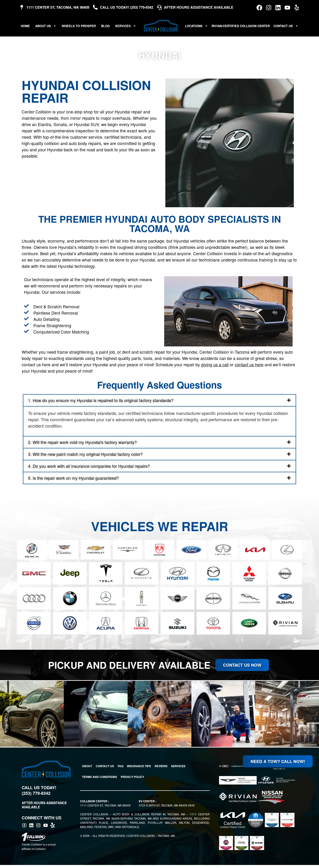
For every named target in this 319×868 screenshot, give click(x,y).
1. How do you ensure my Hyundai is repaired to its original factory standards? (101, 400)
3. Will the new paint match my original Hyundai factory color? (85, 454)
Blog (105, 26)
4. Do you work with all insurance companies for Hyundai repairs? (89, 466)
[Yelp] (297, 8)
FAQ (120, 766)
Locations (193, 26)
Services (123, 26)
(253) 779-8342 (36, 793)
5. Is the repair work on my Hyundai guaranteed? (73, 478)
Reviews (161, 766)
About (87, 766)
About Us (43, 26)
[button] (159, 400)
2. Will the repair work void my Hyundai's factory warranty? (82, 442)
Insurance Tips (139, 766)
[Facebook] (259, 8)
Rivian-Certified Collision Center (241, 26)
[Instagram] (269, 8)
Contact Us (283, 26)
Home (25, 26)
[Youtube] (287, 8)
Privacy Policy (132, 777)
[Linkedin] (278, 8)
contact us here (249, 364)
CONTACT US (105, 766)
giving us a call (215, 364)
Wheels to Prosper (79, 26)
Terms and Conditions (99, 777)
